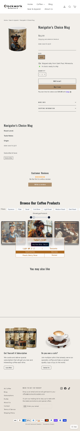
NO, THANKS (21, 232)
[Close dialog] (76, 196)
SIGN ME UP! (21, 226)
